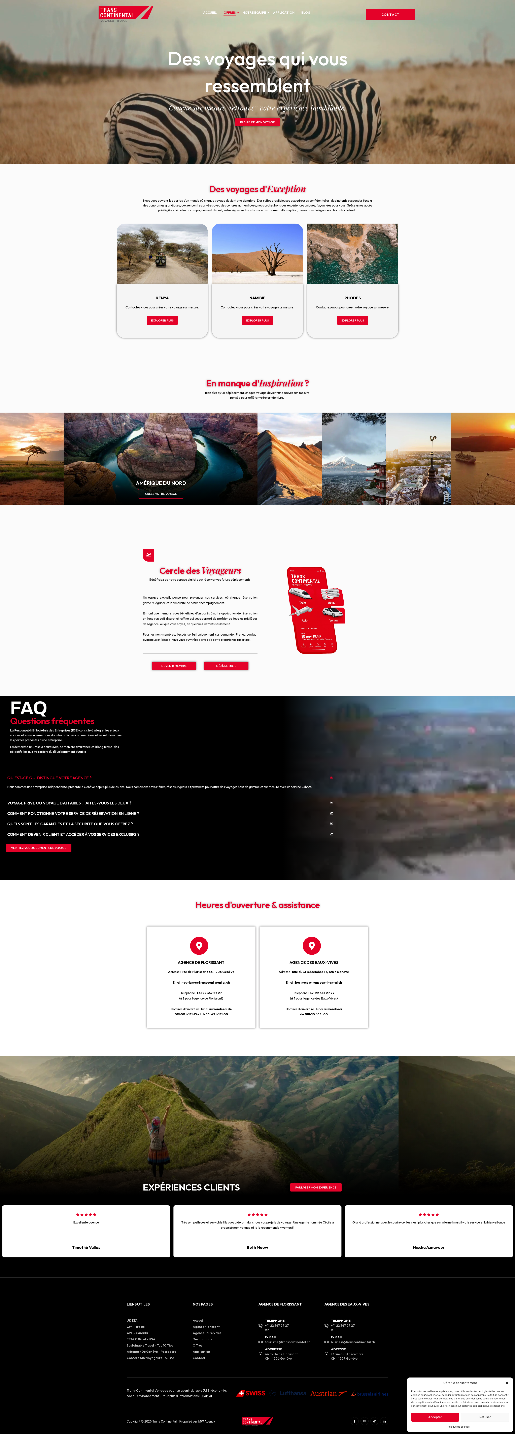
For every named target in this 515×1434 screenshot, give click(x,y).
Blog (305, 12)
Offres (230, 12)
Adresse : (174, 972)
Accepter (435, 1417)
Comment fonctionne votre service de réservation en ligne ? (73, 813)
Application (284, 12)
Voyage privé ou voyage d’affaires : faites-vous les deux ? (69, 802)
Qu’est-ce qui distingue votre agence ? (49, 777)
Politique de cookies (458, 1426)
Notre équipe (254, 12)
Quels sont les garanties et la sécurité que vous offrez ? (70, 823)
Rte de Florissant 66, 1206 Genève (208, 972)
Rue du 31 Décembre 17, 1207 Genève (320, 972)
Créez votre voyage (161, 494)
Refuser (485, 1417)
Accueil (210, 12)
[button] (507, 1383)
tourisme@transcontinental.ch (206, 982)
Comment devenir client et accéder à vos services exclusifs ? (73, 834)
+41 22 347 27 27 (209, 993)
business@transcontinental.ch (318, 982)
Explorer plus (162, 320)
